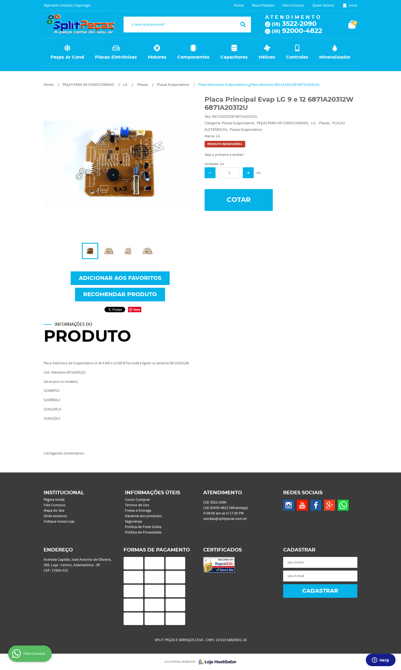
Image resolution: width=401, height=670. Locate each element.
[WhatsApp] (343, 505)
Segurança (133, 521)
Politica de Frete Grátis (143, 527)
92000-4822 (297, 31)
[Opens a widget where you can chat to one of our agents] (381, 660)
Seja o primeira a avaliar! (224, 154)
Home (239, 5)
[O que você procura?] (243, 24)
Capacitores (234, 57)
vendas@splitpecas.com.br (225, 518)
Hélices (267, 57)
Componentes (193, 57)
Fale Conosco (293, 5)
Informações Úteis (152, 492)
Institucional (64, 492)
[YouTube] (302, 505)
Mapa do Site (54, 510)
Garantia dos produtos (143, 516)
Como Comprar (137, 499)
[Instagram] (288, 505)
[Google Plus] (329, 505)
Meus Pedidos (263, 5)
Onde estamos (55, 516)
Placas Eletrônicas (116, 57)
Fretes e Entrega (138, 510)
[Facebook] (315, 505)
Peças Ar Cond (67, 57)
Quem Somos (323, 5)
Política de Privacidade (143, 532)
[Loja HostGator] (215, 662)
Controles (297, 57)
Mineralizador (335, 57)
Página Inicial (54, 499)
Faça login (82, 5)
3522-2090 (294, 24)
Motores (157, 57)
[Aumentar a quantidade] (248, 172)
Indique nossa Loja (59, 521)
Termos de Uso (137, 505)
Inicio (353, 5)
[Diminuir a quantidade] (210, 172)
